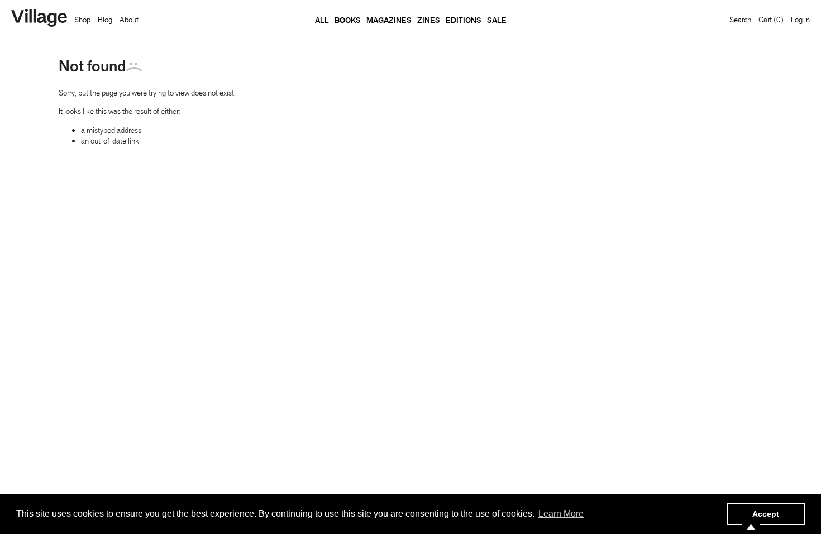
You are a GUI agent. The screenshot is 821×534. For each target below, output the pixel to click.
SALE (497, 20)
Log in (800, 20)
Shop (82, 20)
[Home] (39, 19)
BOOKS (348, 20)
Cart (771, 20)
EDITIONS (463, 20)
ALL (322, 20)
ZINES (428, 20)
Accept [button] (765, 513)
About (129, 20)
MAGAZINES (389, 20)
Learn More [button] (561, 513)
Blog (105, 20)
